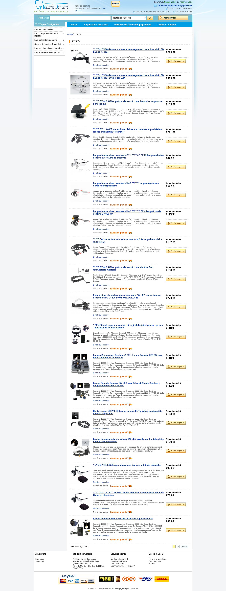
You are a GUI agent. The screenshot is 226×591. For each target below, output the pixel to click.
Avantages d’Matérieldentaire (86, 561)
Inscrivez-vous (186, 2)
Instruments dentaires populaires (132, 24)
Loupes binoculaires (43, 29)
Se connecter (170, 2)
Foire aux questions (157, 559)
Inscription (39, 561)
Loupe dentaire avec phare (47, 52)
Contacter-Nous (118, 564)
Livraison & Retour (119, 561)
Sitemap (74, 29)
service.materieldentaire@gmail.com (175, 5)
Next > (184, 547)
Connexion (40, 559)
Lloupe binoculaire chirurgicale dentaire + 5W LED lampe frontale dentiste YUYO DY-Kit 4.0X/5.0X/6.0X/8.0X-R (126, 296)
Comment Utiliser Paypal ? (123, 566)
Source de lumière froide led (47, 44)
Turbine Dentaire (166, 24)
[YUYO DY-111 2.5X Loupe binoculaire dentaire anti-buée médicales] (80, 474)
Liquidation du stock (96, 24)
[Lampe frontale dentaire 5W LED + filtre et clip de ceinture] (80, 527)
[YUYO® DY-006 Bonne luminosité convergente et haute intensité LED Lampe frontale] (80, 58)
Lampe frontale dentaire (45, 40)
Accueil (74, 24)
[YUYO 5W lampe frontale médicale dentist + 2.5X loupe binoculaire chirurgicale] (80, 248)
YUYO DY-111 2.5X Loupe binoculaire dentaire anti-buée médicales (127, 465)
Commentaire (155, 561)
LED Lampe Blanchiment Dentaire (46, 34)
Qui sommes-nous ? (82, 564)
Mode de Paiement (119, 559)
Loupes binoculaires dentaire (48, 48)
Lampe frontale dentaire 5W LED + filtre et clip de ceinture (123, 518)
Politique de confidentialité (84, 559)
